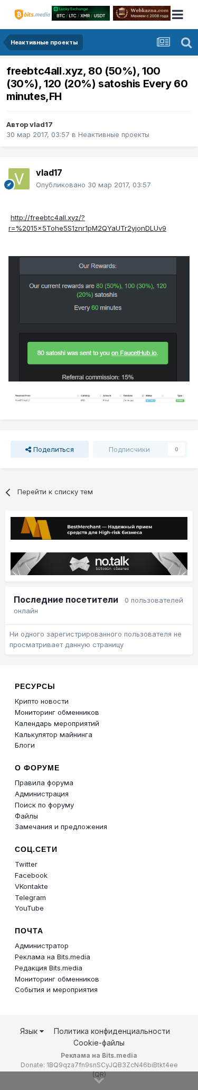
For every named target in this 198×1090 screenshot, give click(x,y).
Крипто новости (42, 701)
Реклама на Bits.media (52, 956)
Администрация (42, 793)
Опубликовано (93, 184)
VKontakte (31, 886)
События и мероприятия (56, 989)
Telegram (30, 897)
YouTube (29, 908)
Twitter (26, 864)
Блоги (25, 745)
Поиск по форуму (44, 805)
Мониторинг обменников (57, 712)
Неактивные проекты (113, 134)
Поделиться (52, 449)
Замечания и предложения (61, 826)
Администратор (42, 945)
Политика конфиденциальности (112, 1031)
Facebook (31, 875)
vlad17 (41, 124)
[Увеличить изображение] (99, 318)
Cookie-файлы (99, 1042)
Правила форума (44, 782)
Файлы (26, 816)
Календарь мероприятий (57, 723)
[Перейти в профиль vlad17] (19, 178)
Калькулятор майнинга (53, 734)
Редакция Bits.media (48, 968)
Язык (30, 1031)
